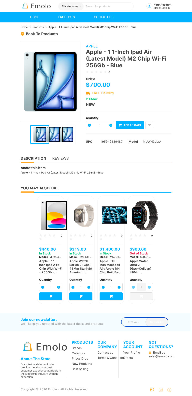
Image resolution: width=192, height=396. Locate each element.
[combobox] (108, 6)
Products (66, 17)
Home (34, 17)
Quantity (92, 118)
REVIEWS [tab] (60, 158)
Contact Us (103, 17)
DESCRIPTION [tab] (33, 158)
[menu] (96, 17)
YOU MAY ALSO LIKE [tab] (40, 188)
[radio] (87, 72)
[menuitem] (35, 17)
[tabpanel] (96, 170)
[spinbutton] (100, 124)
